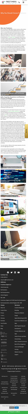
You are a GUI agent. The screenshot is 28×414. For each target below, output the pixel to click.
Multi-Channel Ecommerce (21, 341)
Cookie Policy (4, 310)
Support (16, 355)
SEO (6, 115)
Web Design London (23, 387)
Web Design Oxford (23, 393)
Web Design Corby (5, 387)
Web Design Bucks (23, 382)
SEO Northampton (23, 380)
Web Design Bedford (4, 382)
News (2, 326)
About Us (3, 308)
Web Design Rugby (14, 389)
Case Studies (4, 323)
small (9, 37)
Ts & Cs (2, 315)
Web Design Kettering (14, 380)
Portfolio (3, 321)
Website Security (19, 352)
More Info (12, 407)
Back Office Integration (20, 344)
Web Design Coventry (14, 387)
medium (13, 37)
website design (11, 111)
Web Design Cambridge (4, 383)
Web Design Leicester (4, 393)
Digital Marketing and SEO (21, 318)
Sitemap (3, 318)
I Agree (16, 407)
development (17, 111)
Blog (2, 328)
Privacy (2, 313)
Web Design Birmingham (14, 382)
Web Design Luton (5, 376)
